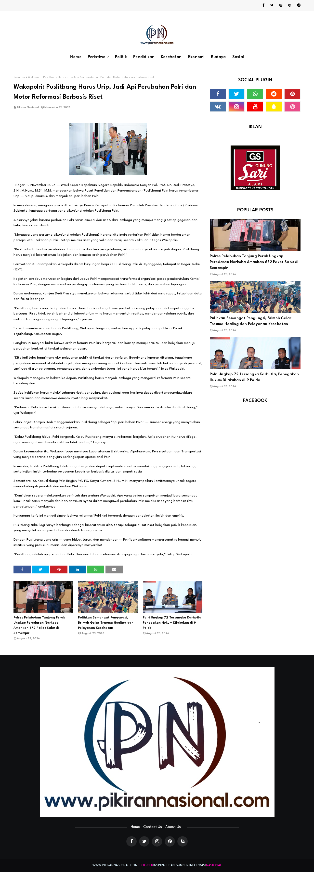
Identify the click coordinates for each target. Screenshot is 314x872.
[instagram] (281, 5)
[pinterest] (290, 5)
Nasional (214, 865)
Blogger (145, 865)
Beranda (19, 77)
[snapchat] (274, 106)
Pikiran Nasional (28, 107)
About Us (173, 827)
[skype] (182, 841)
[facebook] (263, 5)
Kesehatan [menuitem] (171, 57)
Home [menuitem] (75, 57)
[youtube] (255, 106)
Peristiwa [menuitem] (97, 57)
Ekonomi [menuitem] (196, 57)
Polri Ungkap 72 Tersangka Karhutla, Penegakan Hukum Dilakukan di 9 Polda (172, 623)
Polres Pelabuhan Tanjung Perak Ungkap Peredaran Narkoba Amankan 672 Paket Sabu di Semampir (39, 625)
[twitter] (272, 5)
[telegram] (298, 5)
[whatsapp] (255, 94)
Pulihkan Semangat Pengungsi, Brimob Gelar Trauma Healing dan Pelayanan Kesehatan (105, 623)
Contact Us (152, 827)
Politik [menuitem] (121, 57)
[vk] (218, 106)
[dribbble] (292, 106)
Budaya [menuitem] (218, 57)
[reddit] (274, 94)
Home (135, 827)
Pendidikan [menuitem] (144, 57)
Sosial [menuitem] (238, 57)
